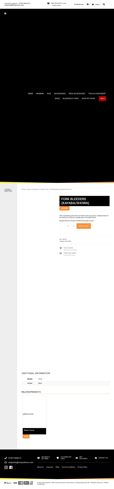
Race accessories (33, 189)
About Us (40, 467)
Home (24, 189)
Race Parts (8, 191)
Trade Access (79, 4)
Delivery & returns (46, 458)
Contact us (103, 458)
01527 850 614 (24, 3)
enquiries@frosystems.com (14, 5)
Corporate (49, 467)
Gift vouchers (83, 458)
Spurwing (42, 484)
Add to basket (84, 226)
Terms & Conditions (68, 467)
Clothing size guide (66, 458)
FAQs (57, 467)
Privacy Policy (82, 467)
